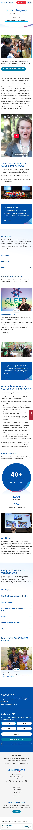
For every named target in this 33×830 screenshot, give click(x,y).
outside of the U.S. (26, 179)
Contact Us (16, 795)
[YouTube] (19, 781)
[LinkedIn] (13, 781)
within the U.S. (16, 179)
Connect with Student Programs (13, 68)
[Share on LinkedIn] (21, 482)
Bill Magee (4, 545)
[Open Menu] (29, 2)
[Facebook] (6, 781)
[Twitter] (16, 781)
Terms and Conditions (7, 821)
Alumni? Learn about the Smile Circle (16, 20)
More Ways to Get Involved (9, 704)
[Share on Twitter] (18, 482)
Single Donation (16, 744)
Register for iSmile (7, 175)
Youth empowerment (6, 541)
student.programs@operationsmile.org (17, 172)
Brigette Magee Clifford (22, 553)
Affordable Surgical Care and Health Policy (16, 763)
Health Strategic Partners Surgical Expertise (16, 758)
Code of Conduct (27, 821)
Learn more (7, 220)
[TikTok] (22, 781)
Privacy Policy (17, 821)
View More (4, 644)
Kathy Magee (12, 545)
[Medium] (26, 781)
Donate (22, 2)
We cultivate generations (23, 101)
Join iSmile (16, 17)
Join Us (16, 811)
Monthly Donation (17, 739)
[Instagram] (10, 781)
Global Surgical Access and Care (16, 760)
